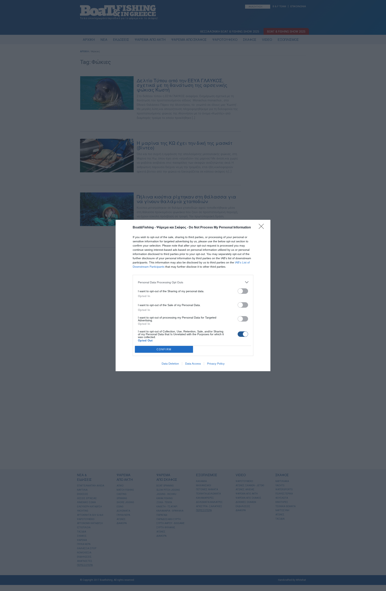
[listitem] (193, 282)
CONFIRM (164, 349)
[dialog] (193, 295)
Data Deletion (170, 363)
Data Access (193, 363)
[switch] (243, 291)
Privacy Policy (216, 363)
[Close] (262, 227)
